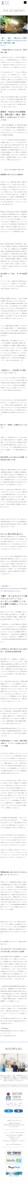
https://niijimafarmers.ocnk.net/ (12, 591)
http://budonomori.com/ (10, 1035)
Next (26, 1064)
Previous (1, 1064)
